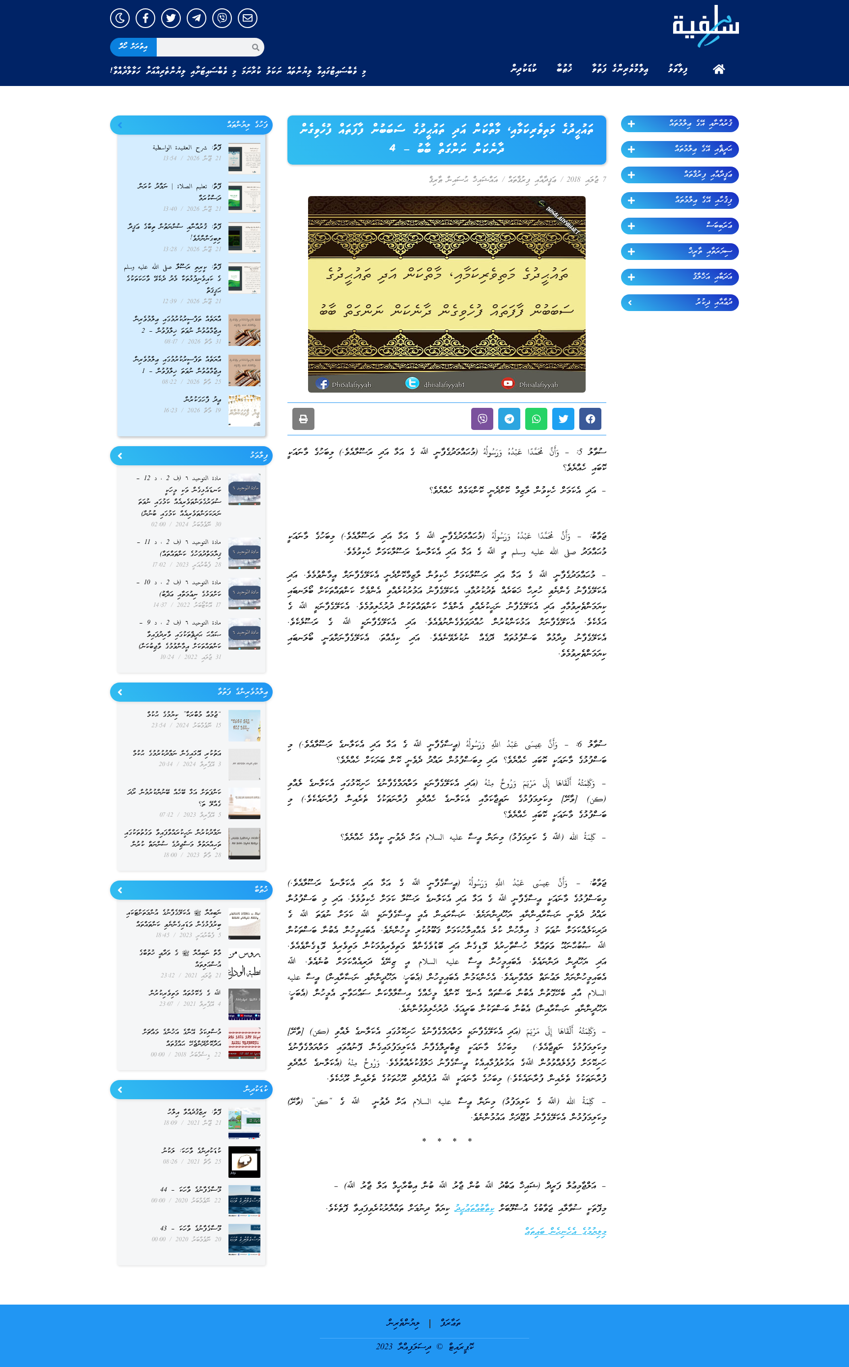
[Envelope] (247, 18)
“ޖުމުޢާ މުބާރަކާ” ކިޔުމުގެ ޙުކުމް (184, 715)
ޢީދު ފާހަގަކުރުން (203, 400)
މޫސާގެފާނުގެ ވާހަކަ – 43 (190, 1229)
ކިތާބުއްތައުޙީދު (474, 1209)
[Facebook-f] (145, 18)
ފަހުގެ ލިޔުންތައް (247, 125)
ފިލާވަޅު (678, 69)
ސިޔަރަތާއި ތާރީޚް (710, 251)
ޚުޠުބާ (564, 69)
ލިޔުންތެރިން (404, 1323)
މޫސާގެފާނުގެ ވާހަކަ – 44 (190, 1190)
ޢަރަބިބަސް (719, 226)
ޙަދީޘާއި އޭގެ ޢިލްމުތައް (703, 149)
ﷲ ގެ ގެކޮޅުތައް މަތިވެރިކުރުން (185, 994)
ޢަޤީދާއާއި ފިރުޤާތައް (708, 175)
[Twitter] (171, 18)
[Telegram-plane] (196, 18)
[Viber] (222, 18)
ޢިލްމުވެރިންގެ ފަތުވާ (620, 69)
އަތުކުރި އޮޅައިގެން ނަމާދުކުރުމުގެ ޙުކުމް (177, 754)
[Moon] (120, 18)
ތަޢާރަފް (450, 1323)
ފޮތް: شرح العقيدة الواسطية (187, 148)
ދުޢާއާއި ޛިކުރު (714, 303)
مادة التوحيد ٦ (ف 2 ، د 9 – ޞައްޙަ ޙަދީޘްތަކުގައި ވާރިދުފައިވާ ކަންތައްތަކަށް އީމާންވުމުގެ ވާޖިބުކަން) (180, 635)
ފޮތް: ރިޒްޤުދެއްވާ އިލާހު (194, 1113)
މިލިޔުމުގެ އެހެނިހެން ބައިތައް (565, 1232)
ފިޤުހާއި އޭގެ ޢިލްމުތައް (703, 200)
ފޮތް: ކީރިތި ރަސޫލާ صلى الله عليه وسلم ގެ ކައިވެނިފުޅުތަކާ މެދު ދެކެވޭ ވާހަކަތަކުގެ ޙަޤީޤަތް (172, 279)
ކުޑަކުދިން (523, 69)
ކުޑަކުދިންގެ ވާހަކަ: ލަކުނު (192, 1151)
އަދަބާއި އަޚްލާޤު (712, 277)
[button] (590, 419)
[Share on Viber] (482, 419)
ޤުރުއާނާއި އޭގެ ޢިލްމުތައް (700, 124)
